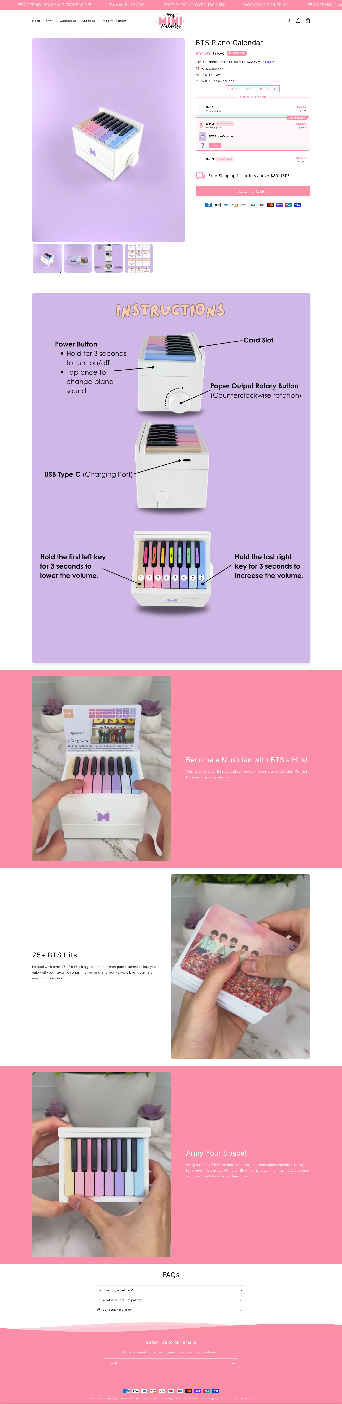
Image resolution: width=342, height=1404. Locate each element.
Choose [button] (215, 145)
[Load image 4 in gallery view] (139, 258)
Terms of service (193, 1398)
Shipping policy (216, 1398)
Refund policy (152, 1398)
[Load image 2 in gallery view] (78, 258)
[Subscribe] (234, 1363)
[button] (289, 20)
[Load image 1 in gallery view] (47, 258)
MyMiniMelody (107, 1398)
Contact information (241, 1398)
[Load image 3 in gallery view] (108, 258)
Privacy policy (172, 1398)
